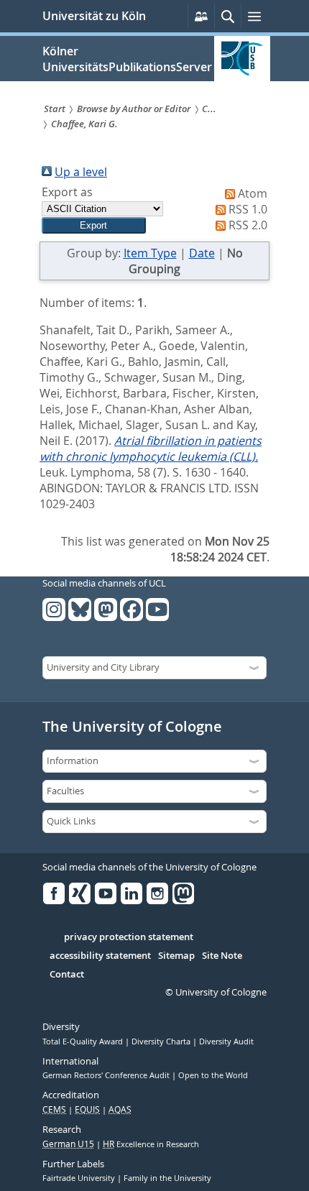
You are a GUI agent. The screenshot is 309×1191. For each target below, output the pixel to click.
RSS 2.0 (248, 225)
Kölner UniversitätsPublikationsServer (127, 59)
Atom (252, 193)
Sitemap (176, 956)
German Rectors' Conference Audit (107, 1075)
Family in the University (167, 1178)
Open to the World (213, 1075)
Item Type (150, 253)
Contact (67, 974)
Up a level (81, 172)
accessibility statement (100, 956)
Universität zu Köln (94, 16)
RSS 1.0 (248, 209)
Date (202, 253)
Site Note (222, 956)
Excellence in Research (151, 1144)
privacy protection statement (128, 937)
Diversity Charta (162, 1041)
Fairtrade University (79, 1178)
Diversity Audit (226, 1041)
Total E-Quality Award (83, 1041)
